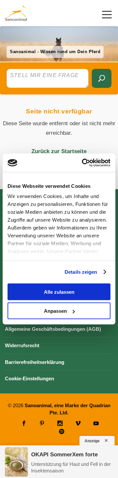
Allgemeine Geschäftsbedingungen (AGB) (53, 329)
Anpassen (55, 311)
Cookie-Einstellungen (29, 378)
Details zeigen (81, 272)
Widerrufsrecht (22, 345)
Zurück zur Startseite (59, 151)
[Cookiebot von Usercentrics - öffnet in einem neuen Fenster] (83, 163)
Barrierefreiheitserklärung (34, 362)
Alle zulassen (59, 291)
